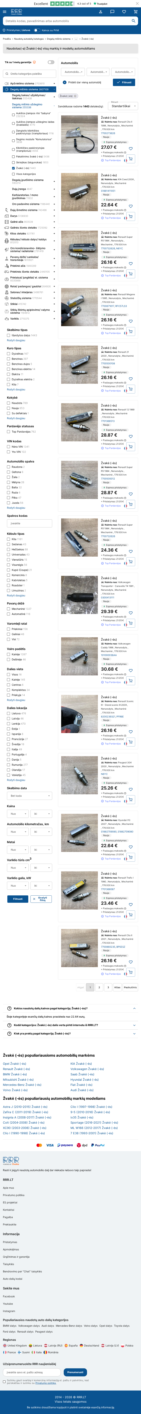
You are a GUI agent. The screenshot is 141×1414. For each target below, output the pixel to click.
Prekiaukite (9, 1224)
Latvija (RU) (55, 1345)
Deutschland (91, 1345)
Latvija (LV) (112, 1345)
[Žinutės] (112, 11)
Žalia (16, 477)
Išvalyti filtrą (42, 899)
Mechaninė (21, 608)
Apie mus (8, 1187)
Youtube (8, 1303)
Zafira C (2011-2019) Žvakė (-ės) (25, 1112)
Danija (16, 759)
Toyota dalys (121, 1325)
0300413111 (107, 597)
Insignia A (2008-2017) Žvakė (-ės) (27, 1117)
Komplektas (21, 689)
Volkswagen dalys (29, 1325)
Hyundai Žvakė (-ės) (84, 1079)
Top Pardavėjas (24, 431)
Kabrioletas (20, 580)
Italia (39, 1352)
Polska (129, 1345)
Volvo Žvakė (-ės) (15, 1090)
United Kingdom (17, 1345)
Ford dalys (9, 1331)
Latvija (18, 718)
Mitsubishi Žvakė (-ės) (18, 1079)
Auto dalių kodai (12, 1278)
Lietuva (19, 713)
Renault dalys (25, 1331)
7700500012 (108, 478)
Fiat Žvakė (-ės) (81, 1085)
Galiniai (18, 634)
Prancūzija (20, 739)
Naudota (20, 402)
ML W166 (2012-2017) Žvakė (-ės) (94, 1128)
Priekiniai (20, 629)
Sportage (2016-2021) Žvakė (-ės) (94, 1122)
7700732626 (108, 248)
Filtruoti (126, 82)
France (12, 1352)
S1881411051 (108, 190)
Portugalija (19, 754)
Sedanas (19, 544)
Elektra (17, 374)
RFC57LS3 (121, 306)
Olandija (18, 769)
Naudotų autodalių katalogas (29, 39)
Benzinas (20, 358)
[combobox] (73, 72)
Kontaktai (8, 1209)
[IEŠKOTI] (133, 21)
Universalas (21, 554)
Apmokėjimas (11, 1249)
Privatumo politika (13, 1195)
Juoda (17, 502)
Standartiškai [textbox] (121, 106)
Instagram (9, 1311)
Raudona (18, 466)
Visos (17, 674)
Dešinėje (19, 659)
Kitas (117, 987)
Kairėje (19, 654)
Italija (17, 749)
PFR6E (120, 716)
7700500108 (108, 363)
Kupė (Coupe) (22, 569)
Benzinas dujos (22, 363)
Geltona (17, 471)
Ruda (16, 492)
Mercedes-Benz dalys (69, 1325)
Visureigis (19, 564)
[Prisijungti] (100, 11)
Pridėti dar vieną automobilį (84, 82)
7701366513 (108, 421)
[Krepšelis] (136, 11)
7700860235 (108, 946)
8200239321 (108, 716)
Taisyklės (8, 1264)
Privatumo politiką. (45, 1383)
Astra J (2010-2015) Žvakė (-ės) (25, 1107)
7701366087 (108, 889)
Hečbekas (20, 549)
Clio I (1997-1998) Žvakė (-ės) (91, 1107)
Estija (16, 728)
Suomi (26, 1352)
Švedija (18, 744)
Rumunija (20, 764)
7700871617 (107, 306)
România (53, 1352)
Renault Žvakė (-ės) (16, 1069)
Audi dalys (48, 1325)
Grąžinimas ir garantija (16, 1256)
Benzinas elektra (23, 369)
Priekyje (18, 695)
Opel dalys (106, 1325)
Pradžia (7, 39)
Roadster (18, 585)
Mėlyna (18, 482)
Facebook (9, 1296)
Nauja (18, 408)
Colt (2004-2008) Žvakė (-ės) (24, 1122)
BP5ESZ (120, 946)
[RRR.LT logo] (17, 12)
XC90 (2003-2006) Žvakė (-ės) (24, 1128)
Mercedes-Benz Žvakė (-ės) (22, 1085)
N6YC (119, 248)
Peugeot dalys (44, 1331)
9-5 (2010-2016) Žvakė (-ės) (90, 1112)
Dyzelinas (20, 353)
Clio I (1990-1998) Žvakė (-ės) (24, 1133)
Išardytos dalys (24, 335)
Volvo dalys (91, 1325)
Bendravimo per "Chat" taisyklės (22, 1271)
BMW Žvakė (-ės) (15, 1074)
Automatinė (21, 613)
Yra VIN (19, 451)
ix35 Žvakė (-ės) (81, 1117)
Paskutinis (130, 987)
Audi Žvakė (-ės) (82, 1090)
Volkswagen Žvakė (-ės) (87, 1069)
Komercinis (19, 575)
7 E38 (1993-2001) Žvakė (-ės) (91, 1133)
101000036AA (109, 655)
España (73, 1345)
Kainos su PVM (50, 30)
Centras (18, 684)
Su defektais (20, 413)
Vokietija (19, 775)
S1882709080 (109, 831)
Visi (15, 639)
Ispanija (17, 733)
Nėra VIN (20, 446)
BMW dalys (10, 1325)
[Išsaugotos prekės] (124, 11)
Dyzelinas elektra (23, 379)
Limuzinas (19, 590)
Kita (15, 384)
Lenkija (19, 723)
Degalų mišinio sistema (58, 39)
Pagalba (8, 1217)
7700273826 (108, 133)
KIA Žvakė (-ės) (81, 1063)
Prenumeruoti (75, 1372)
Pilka (16, 497)
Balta (17, 487)
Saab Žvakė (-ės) (82, 1074)
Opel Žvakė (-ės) (14, 1063)
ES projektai (10, 1202)
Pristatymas (10, 1242)
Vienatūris (19, 559)
